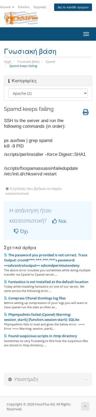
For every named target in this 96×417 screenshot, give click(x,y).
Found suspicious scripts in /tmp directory (42, 335)
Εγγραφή (40, 7)
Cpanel (50, 61)
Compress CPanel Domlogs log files (36, 298)
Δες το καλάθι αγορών (73, 7)
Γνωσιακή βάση (28, 61)
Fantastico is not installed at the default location (47, 281)
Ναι (62, 221)
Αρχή (7, 61)
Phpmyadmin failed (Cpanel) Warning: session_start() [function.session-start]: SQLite (41, 317)
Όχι (23, 231)
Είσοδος (24, 7)
